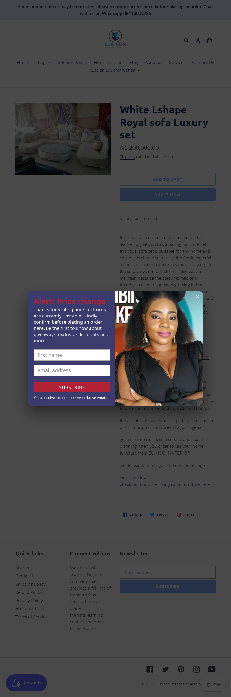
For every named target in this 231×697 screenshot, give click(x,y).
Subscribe (72, 387)
